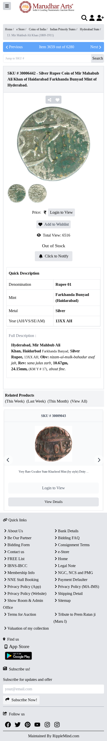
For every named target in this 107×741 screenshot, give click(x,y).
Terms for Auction (21, 614)
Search (97, 58)
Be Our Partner (19, 538)
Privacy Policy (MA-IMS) (78, 586)
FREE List (15, 559)
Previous (16, 47)
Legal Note (67, 566)
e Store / (21, 29)
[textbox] (53, 357)
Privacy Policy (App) (24, 586)
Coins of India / (38, 29)
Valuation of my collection (28, 628)
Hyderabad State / (90, 29)
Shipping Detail (70, 593)
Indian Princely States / (64, 29)
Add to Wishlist (56, 224)
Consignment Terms (74, 545)
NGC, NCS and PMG (75, 573)
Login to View (61, 212)
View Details (53, 502)
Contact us (15, 552)
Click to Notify (56, 256)
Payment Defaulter (72, 579)
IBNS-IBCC (17, 566)
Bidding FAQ (69, 538)
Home (63, 559)
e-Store (63, 552)
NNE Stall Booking (23, 579)
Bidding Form (18, 545)
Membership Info (21, 573)
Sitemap (64, 600)
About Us (15, 531)
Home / (9, 29)
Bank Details (68, 531)
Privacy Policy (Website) (26, 593)
